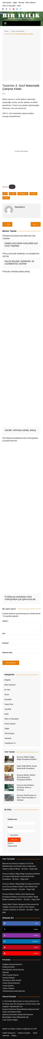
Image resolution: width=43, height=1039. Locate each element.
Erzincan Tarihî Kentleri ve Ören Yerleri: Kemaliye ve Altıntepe (26, 797)
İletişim (14, 1035)
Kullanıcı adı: (12, 819)
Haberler (5, 972)
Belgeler (7, 680)
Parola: (10, 827)
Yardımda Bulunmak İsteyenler (13, 991)
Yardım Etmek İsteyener (11, 983)
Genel (6, 694)
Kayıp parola (12, 846)
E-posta (5, 643)
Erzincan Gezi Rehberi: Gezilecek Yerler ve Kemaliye (25, 787)
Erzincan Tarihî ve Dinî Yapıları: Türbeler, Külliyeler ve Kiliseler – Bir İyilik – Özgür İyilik (20, 909)
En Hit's (7, 690)
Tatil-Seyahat (6, 2)
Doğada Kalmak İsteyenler (12, 964)
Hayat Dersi (8, 704)
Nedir (19, 6)
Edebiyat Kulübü (8, 967)
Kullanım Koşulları (24, 1033)
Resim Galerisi (9, 724)
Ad (4, 633)
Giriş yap (14, 840)
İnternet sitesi (7, 652)
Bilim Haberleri (31, 2)
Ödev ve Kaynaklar (9, 6)
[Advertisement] (21, 57)
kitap (34, 193)
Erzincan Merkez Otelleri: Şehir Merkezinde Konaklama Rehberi (26, 777)
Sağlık (15, 2)
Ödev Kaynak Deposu (10, 975)
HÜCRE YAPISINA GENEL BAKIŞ (20, 430)
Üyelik (35, 1033)
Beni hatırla (14, 835)
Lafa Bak (7, 709)
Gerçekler (8, 699)
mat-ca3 (5, 186)
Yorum (5, 621)
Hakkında (5, 1035)
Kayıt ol (10, 843)
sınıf (6, 198)
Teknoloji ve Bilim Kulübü (11, 980)
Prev (8, 224)
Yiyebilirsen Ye (10, 743)
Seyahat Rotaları (8, 978)
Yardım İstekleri (8, 986)
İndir (12, 186)
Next (34, 224)
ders (13, 193)
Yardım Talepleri (8, 988)
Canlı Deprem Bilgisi (10, 1020)
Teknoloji (21, 2)
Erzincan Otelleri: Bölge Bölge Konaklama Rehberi (21, 874)
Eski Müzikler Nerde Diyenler (13, 970)
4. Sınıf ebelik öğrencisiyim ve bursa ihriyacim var (20, 1001)
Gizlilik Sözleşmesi (8, 1033)
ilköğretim (23, 193)
